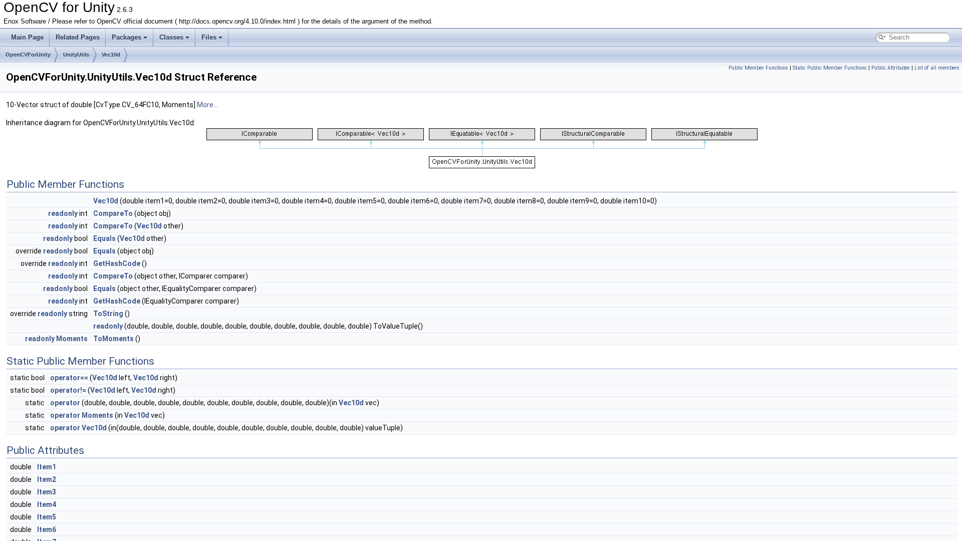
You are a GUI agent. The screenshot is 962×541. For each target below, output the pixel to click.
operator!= (68, 390)
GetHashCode (116, 263)
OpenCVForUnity (28, 55)
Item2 (46, 479)
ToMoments (113, 339)
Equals (104, 238)
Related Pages (78, 37)
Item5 (46, 517)
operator (65, 403)
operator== (69, 378)
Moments (72, 339)
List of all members (936, 68)
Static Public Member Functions (830, 68)
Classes (171, 37)
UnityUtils (76, 55)
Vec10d (111, 55)
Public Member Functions (758, 68)
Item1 (46, 467)
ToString (108, 314)
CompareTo (113, 213)
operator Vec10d (78, 428)
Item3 (46, 492)
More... (207, 105)
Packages (126, 37)
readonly (63, 213)
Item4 (46, 504)
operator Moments (81, 415)
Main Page (27, 37)
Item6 (46, 529)
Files (208, 37)
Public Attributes (890, 68)
